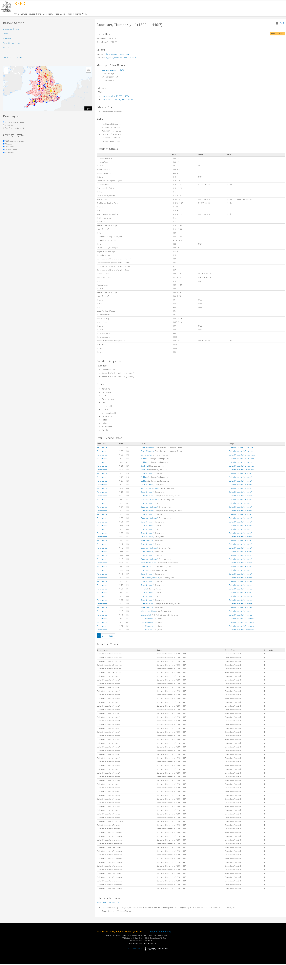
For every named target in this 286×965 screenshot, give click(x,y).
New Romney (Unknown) (150, 488)
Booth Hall (145, 466)
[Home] (6, 2)
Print (282, 23)
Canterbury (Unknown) (149, 507)
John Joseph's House (148, 611)
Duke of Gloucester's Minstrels (240, 577)
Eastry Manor (146, 570)
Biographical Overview (11, 29)
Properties (7, 38)
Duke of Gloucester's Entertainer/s (242, 455)
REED (19, 3)
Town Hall (144, 589)
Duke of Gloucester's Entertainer (241, 447)
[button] (58, 98)
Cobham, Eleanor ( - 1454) (113, 70)
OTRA (84, 14)
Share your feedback (134, 948)
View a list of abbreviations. (108, 902)
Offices (5, 33)
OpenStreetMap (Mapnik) (14, 128)
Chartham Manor (147, 566)
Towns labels (9, 153)
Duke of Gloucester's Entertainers (241, 458)
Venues (24, 14)
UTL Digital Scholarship (157, 931)
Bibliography (48, 14)
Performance (102, 447)
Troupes (31, 14)
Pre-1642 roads (10, 150)
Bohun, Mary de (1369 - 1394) (116, 54)
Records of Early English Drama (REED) (119, 931)
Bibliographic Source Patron (13, 57)
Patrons (16, 14)
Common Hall (146, 615)
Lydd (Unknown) (147, 618)
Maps (57, 14)
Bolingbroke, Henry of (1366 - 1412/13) (119, 57)
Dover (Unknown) (147, 473)
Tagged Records (74, 14)
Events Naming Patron (11, 43)
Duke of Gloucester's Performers (241, 618)
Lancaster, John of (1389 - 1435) (115, 96)
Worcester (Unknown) (149, 563)
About (62, 14)
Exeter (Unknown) (147, 447)
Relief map (8, 125)
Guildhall (144, 458)
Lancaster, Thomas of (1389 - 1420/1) (118, 99)
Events (38, 14)
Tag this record (277, 33)
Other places (9, 147)
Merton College (146, 455)
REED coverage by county (14, 122)
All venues (8, 144)
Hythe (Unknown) (147, 540)
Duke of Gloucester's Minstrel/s (240, 473)
